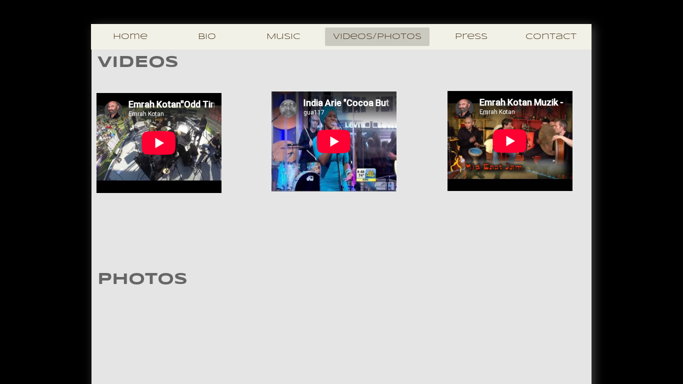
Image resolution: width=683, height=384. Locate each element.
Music (283, 36)
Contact (551, 36)
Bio (207, 36)
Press (471, 36)
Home (130, 36)
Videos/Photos (377, 36)
